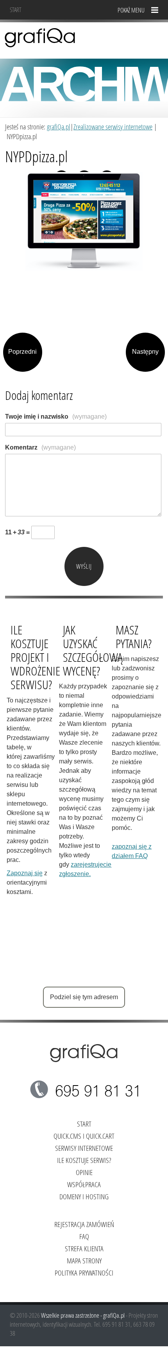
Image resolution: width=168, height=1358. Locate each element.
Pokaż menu (131, 10)
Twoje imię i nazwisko (56, 416)
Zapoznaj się (25, 873)
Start (15, 9)
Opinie (84, 1172)
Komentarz (40, 447)
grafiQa (40, 37)
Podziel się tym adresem (84, 997)
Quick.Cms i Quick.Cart (84, 1136)
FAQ (84, 1236)
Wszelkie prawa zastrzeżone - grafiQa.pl (83, 1315)
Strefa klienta (84, 1248)
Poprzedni (22, 351)
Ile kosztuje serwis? (84, 1160)
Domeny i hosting (84, 1196)
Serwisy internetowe (84, 1148)
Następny (145, 351)
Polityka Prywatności (84, 1272)
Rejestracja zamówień (84, 1224)
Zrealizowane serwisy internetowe (112, 126)
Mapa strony (84, 1260)
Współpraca (84, 1184)
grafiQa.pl (58, 126)
